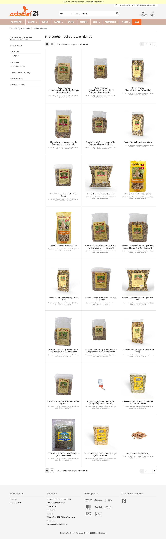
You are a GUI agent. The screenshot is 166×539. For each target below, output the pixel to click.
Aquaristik (16, 22)
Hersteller (17, 46)
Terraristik (110, 22)
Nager (71, 22)
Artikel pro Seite (19, 85)
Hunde (45, 22)
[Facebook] (124, 500)
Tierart (15, 52)
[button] (66, 13)
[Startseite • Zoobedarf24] (24, 10)
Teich (95, 22)
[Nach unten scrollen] (154, 44)
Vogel (125, 22)
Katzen (57, 22)
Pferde (83, 22)
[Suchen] (117, 13)
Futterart (17, 62)
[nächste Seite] (150, 44)
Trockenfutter (19, 66)
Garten (31, 22)
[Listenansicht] (52, 44)
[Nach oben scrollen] (154, 471)
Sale (137, 22)
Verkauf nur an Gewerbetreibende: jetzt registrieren (83, 2)
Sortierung (17, 79)
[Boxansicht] (47, 44)
